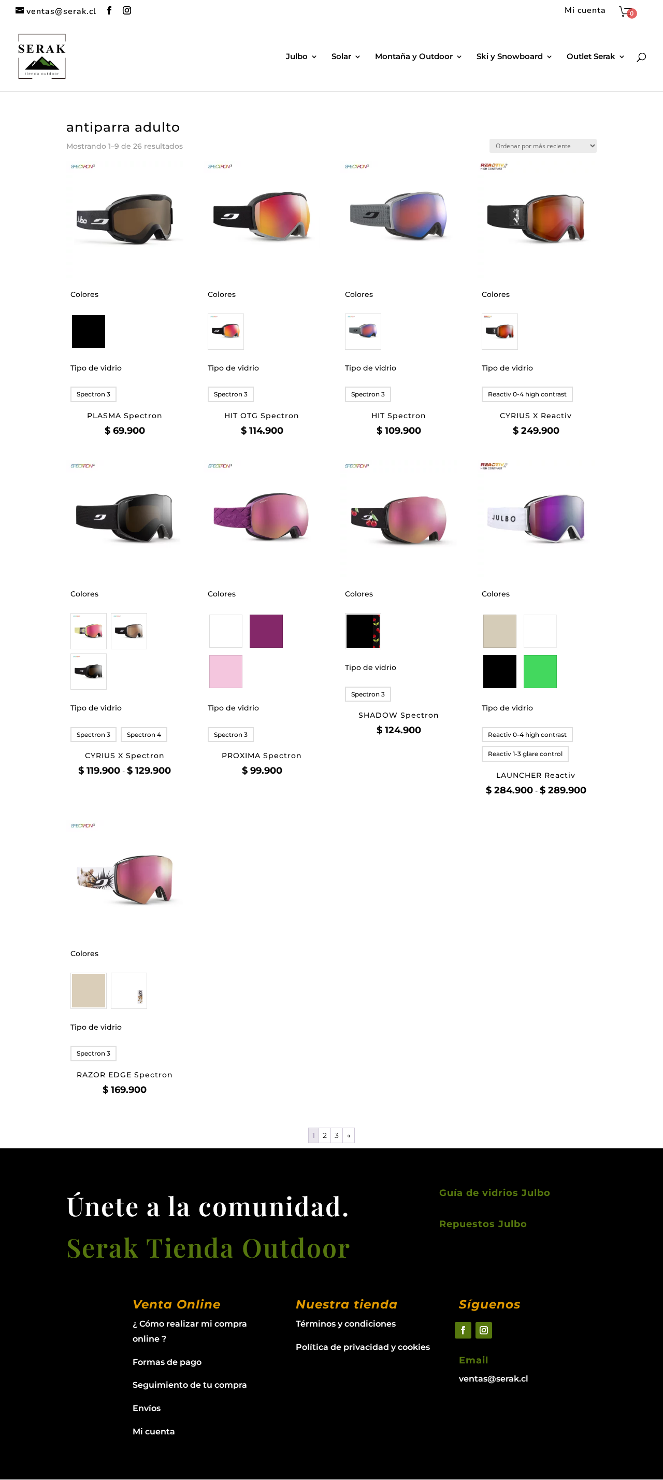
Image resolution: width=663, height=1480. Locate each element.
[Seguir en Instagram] (483, 1330)
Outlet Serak (591, 57)
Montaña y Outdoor (414, 57)
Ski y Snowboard (510, 57)
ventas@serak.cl (493, 1379)
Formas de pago (167, 1362)
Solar (341, 57)
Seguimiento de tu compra (190, 1385)
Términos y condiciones (346, 1324)
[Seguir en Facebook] (463, 1330)
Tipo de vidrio (96, 368)
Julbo (297, 57)
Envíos (147, 1408)
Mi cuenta (585, 11)
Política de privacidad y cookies (363, 1347)
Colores (84, 294)
